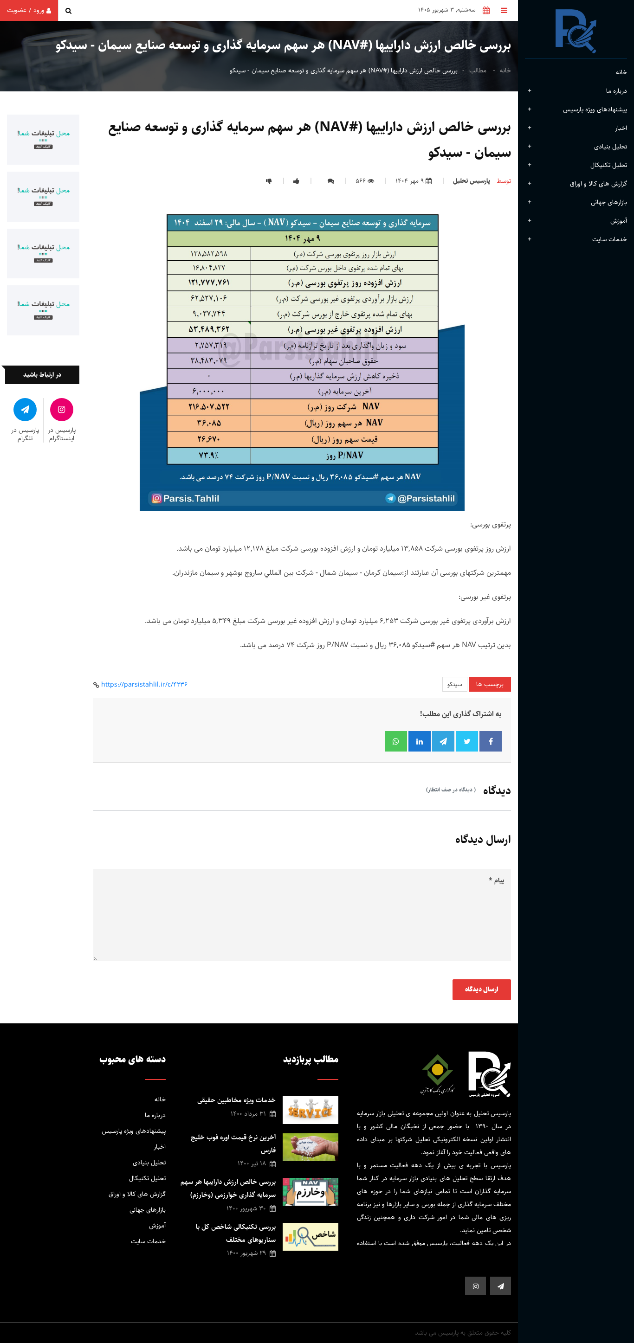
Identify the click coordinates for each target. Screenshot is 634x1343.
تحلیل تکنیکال (608, 165)
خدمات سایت (148, 1241)
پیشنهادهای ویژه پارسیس (595, 109)
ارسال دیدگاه (481, 989)
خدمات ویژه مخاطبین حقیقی (236, 1100)
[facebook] (500, 1286)
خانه (621, 72)
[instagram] (475, 1286)
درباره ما (155, 1115)
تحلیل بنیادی (610, 146)
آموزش (618, 221)
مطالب (477, 70)
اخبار (621, 128)
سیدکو (454, 684)
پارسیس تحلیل (471, 181)
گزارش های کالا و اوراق (598, 184)
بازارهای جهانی (609, 202)
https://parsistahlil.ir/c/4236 (144, 685)
